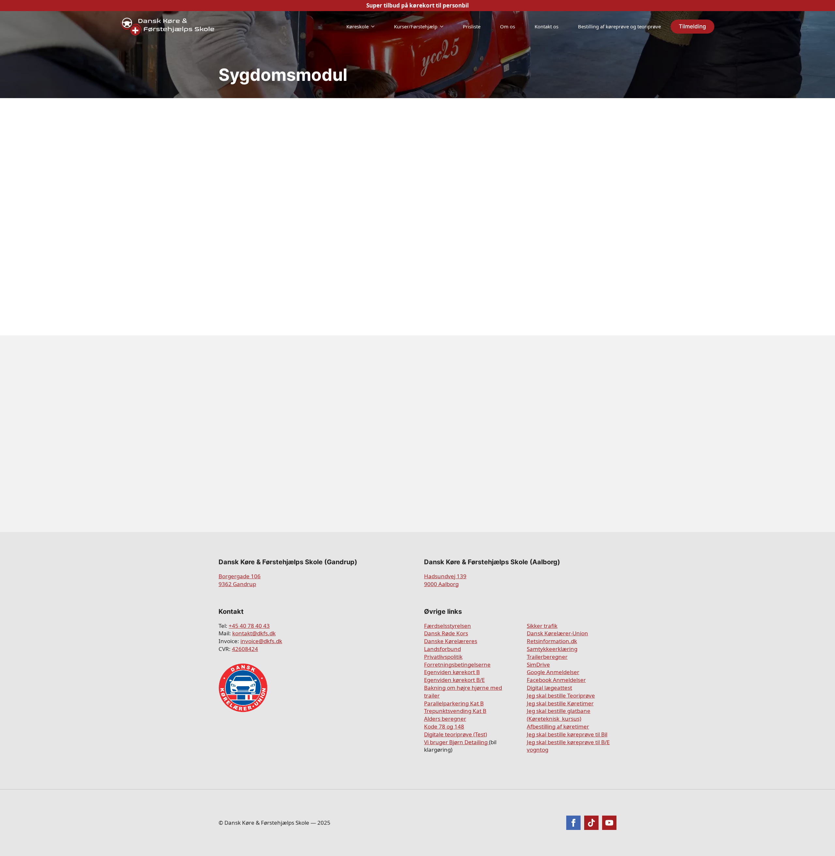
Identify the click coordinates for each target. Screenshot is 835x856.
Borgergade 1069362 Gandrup (240, 580)
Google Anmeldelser (553, 672)
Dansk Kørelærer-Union (557, 633)
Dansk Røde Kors (446, 633)
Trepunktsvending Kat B (455, 711)
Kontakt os (546, 26)
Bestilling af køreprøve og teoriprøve (619, 26)
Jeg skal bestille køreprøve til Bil (567, 734)
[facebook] (573, 823)
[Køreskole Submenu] (375, 27)
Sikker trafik (542, 625)
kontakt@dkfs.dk (254, 633)
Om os (507, 26)
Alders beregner (445, 718)
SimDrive (538, 664)
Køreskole (357, 26)
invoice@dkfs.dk (261, 641)
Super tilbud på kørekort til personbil (417, 5)
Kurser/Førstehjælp (415, 26)
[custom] (591, 823)
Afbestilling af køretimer (558, 726)
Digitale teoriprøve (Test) (455, 734)
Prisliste (471, 26)
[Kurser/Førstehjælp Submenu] (443, 27)
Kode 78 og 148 (444, 726)
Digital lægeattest (549, 687)
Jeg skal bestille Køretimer (560, 703)
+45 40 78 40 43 (249, 625)
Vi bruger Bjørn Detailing (456, 742)
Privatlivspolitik (443, 656)
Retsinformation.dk (552, 641)
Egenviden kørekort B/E (454, 680)
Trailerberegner (547, 656)
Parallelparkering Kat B (454, 703)
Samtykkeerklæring (552, 649)
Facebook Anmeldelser (556, 680)
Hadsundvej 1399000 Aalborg (445, 580)
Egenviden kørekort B (452, 672)
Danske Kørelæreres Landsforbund (450, 645)
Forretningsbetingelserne (457, 664)
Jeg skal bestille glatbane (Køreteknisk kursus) (558, 714)
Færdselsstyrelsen (447, 625)
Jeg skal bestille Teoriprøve (561, 695)
